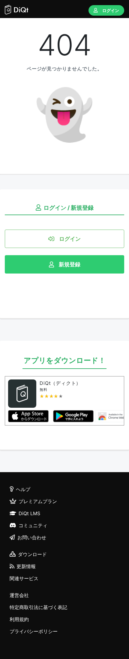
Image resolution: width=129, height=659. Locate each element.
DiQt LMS (29, 513)
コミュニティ (33, 525)
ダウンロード (32, 554)
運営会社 (19, 595)
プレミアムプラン (38, 501)
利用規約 (19, 619)
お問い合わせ (31, 537)
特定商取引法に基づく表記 (38, 607)
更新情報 (26, 566)
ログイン (110, 10)
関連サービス (24, 578)
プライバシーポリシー (34, 631)
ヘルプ (23, 489)
